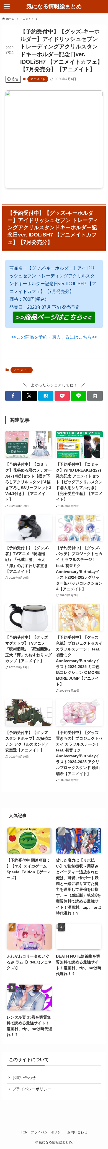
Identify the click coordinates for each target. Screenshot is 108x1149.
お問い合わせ (24, 1077)
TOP (24, 1132)
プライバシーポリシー (31, 1089)
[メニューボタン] (6, 6)
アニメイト (37, 79)
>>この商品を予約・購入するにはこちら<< (54, 337)
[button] (12, 396)
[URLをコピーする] (94, 396)
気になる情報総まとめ (54, 6)
